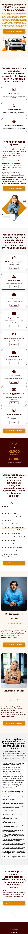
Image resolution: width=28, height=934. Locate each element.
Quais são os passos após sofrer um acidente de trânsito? (13, 857)
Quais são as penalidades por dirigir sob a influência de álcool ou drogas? (13, 844)
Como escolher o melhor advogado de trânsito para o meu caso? (13, 806)
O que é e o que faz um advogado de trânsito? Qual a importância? (13, 764)
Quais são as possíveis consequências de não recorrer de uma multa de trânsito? (12, 830)
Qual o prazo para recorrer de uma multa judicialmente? (13, 821)
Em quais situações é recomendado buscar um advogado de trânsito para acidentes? (13, 853)
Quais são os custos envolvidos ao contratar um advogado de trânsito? (13, 802)
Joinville (5, 151)
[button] (14, 764)
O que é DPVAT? (9, 810)
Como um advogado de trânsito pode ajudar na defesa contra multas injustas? (13, 835)
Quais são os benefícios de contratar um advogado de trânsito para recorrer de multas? (13, 798)
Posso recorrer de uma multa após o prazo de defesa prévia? (13, 825)
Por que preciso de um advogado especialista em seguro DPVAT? (13, 813)
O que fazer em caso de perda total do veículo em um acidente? (13, 840)
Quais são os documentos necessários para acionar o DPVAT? (12, 817)
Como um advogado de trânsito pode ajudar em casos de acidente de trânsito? (13, 793)
